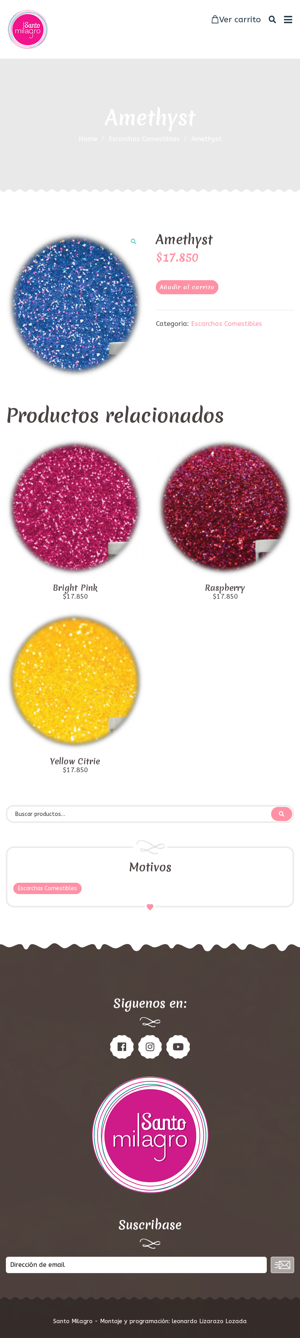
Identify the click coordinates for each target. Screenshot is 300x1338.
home (88, 139)
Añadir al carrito (187, 287)
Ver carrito (240, 20)
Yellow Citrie (75, 761)
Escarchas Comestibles (144, 139)
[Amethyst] (75, 304)
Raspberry (225, 588)
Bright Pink (75, 588)
